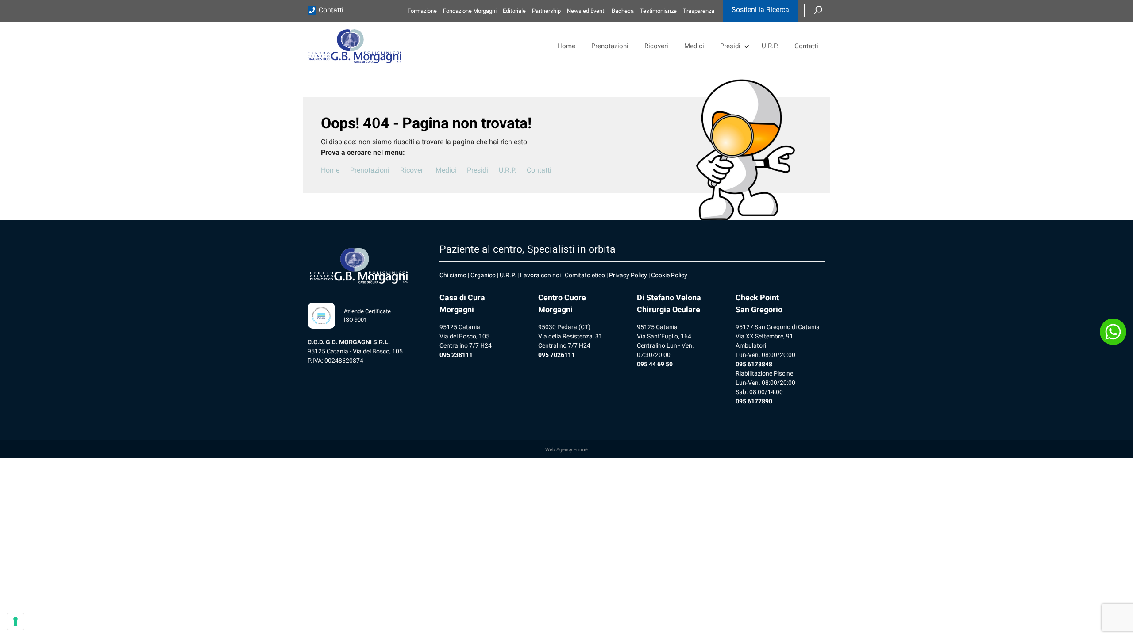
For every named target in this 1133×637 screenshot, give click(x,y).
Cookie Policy (669, 275)
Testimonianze (658, 11)
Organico (483, 275)
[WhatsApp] (1113, 331)
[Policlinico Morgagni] (354, 46)
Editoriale (514, 11)
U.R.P (507, 275)
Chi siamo (452, 275)
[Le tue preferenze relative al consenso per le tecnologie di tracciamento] (15, 621)
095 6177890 (754, 401)
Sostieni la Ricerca (760, 9)
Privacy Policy (628, 275)
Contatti (331, 10)
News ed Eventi (586, 11)
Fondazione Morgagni (470, 11)
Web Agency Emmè (566, 450)
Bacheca (623, 11)
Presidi (730, 46)
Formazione (422, 11)
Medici (694, 46)
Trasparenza (698, 11)
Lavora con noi (540, 275)
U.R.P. (770, 46)
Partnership (546, 11)
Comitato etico (585, 275)
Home (566, 46)
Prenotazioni (609, 46)
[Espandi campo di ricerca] (818, 10)
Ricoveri (656, 46)
